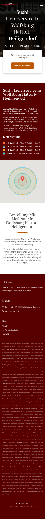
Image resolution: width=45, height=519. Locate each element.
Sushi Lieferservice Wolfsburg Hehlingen (16, 442)
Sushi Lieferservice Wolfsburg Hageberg (24, 386)
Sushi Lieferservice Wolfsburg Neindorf (23, 402)
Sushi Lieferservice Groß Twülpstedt (31, 476)
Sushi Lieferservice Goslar (30, 448)
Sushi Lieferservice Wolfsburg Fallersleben (23, 380)
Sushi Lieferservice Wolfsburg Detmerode (24, 420)
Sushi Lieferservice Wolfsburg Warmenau (30, 365)
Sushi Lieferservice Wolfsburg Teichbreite (25, 374)
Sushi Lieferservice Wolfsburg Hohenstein (15, 349)
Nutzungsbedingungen (32, 287)
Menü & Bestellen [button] (22, 65)
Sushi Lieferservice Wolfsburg (29, 445)
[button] (41, 5)
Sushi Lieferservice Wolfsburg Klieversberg (29, 346)
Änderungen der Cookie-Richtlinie (16, 290)
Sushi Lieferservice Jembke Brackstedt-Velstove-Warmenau (24, 482)
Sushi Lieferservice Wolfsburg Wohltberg (15, 362)
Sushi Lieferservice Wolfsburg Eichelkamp (15, 368)
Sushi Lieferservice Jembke (10, 485)
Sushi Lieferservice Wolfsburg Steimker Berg (29, 358)
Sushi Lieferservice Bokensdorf (32, 488)
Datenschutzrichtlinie (11, 287)
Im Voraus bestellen (10, 330)
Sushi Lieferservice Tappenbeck (20, 457)
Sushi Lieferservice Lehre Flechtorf (27, 460)
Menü (4, 326)
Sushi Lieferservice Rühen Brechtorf (24, 470)
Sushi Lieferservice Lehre (17, 467)
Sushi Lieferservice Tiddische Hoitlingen (31, 485)
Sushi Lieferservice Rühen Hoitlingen (31, 473)
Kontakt (5, 334)
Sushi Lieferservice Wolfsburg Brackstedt (29, 396)
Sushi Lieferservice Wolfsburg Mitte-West (24, 408)
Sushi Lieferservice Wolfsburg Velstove (18, 392)
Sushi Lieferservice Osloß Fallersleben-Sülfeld (16, 479)
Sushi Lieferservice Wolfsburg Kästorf (13, 417)
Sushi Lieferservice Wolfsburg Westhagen (29, 414)
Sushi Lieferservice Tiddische (12, 488)
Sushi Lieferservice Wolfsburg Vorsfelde (23, 433)
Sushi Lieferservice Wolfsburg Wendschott (30, 439)
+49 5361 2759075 (12, 311)
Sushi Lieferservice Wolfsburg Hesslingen (15, 355)
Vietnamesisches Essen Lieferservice (13, 491)
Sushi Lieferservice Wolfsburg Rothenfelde (15, 343)
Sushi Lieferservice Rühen (10, 476)
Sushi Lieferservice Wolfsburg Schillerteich (29, 352)
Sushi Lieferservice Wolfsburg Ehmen (13, 399)
